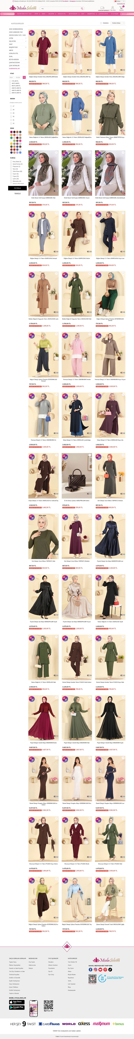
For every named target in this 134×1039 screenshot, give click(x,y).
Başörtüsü (71, 977)
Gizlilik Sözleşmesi (14, 990)
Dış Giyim (71, 968)
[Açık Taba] (17, 132)
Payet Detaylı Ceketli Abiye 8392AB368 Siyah (110, 743)
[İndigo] (17, 146)
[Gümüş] (20, 143)
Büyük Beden (72, 974)
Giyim (69, 965)
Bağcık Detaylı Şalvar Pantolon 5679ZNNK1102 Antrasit (43, 380)
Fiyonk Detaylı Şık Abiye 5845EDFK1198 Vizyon (77, 621)
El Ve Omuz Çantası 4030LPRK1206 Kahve (76, 500)
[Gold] (11, 143)
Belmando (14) (17, 181)
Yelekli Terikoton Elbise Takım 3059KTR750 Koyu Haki (110, 138)
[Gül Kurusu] (17, 143)
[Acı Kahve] (14, 132)
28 (13, 109)
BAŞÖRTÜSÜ (91, 14)
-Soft (57, 1036)
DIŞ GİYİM (51, 14)
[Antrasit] (20, 132)
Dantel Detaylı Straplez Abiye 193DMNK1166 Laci (110, 803)
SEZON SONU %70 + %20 (24, 14)
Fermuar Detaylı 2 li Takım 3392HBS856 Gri (43, 440)
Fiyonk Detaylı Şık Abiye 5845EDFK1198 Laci (110, 561)
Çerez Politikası (13, 987)
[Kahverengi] (20, 146)
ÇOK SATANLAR (14, 65)
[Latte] (14, 152)
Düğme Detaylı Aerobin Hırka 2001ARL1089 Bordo (43, 77)
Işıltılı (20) (16, 178)
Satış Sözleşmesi (14, 984)
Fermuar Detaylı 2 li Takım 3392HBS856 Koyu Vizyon (110, 379)
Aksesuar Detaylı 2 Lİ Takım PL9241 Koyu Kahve (43, 864)
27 (13, 106)
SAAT (82, 14)
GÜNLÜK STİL (62, 14)
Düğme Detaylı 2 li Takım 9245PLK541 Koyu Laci (110, 258)
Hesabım (50, 962)
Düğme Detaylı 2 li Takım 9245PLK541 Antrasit (43, 258)
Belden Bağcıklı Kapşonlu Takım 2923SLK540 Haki (76, 319)
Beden (12, 98)
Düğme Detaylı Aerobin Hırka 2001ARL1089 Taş (76, 77)
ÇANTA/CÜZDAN (103, 14)
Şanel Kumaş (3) (17, 164)
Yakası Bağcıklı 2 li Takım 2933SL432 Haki (43, 682)
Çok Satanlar (71, 984)
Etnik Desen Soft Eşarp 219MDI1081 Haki (43, 198)
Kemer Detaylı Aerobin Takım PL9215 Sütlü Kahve (76, 682)
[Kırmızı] (14, 149)
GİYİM (36, 14)
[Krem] (20, 149)
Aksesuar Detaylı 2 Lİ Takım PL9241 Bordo (76, 864)
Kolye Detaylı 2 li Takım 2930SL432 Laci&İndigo (77, 440)
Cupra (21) (16, 176)
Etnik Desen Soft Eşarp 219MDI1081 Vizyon (76, 198)
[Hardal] (14, 146)
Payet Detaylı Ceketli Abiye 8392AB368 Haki (77, 743)
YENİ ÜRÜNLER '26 (8, 14)
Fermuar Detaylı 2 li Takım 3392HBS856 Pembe (77, 379)
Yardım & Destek (14, 993)
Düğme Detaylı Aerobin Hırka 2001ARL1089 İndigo (110, 77)
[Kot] (17, 149)
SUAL (11, 56)
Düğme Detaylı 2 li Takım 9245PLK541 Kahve (77, 258)
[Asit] (11, 135)
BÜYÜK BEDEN (73, 14)
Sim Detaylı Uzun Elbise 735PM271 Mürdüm (77, 561)
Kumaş (12, 158)
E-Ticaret (61, 1036)
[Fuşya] (20, 141)
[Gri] (14, 143)
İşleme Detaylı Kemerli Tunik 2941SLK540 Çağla (110, 924)
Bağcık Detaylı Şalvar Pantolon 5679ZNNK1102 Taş (77, 924)
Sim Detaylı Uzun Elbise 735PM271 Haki (43, 561)
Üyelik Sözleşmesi (14, 981)
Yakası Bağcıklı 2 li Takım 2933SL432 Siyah (110, 621)
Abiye (69, 971)
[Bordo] (17, 138)
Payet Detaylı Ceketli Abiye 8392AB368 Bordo (43, 743)
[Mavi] (20, 152)
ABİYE (43, 14)
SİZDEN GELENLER (127, 14)
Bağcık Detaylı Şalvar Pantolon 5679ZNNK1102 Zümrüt (110, 319)
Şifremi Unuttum (53, 965)
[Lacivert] (11, 152)
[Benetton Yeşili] (11, 138)
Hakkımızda (32, 965)
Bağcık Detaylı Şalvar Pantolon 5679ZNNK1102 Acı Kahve (43, 925)
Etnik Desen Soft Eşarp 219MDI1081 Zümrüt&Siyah (110, 198)
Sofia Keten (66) (17, 171)
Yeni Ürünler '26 (72, 962)
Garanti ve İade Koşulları (16, 968)
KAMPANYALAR (14, 68)
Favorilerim (51, 968)
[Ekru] (11, 141)
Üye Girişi (51, 974)
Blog (69, 987)
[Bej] (20, 135)
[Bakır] (14, 135)
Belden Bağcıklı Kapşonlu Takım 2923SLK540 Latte (43, 319)
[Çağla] (20, 138)
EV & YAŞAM (114, 14)
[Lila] (17, 152)
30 (13, 116)
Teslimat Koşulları (14, 974)
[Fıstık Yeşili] (14, 141)
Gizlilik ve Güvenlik (14, 977)
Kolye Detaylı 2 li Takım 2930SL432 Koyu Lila (110, 440)
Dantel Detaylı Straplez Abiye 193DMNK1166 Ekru (77, 803)
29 (13, 113)
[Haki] (11, 146)
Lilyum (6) (15, 174)
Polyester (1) (16, 166)
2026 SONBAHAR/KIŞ (16, 29)
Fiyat (12, 73)
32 (13, 123)
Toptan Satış (12, 962)
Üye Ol (50, 971)
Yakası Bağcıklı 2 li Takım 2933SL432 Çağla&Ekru (43, 137)
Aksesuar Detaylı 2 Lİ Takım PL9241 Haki (110, 864)
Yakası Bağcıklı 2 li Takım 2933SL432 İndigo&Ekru (76, 137)
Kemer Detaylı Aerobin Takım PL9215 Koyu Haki (110, 682)
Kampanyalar (71, 990)
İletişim (31, 968)
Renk (12, 128)
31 (13, 120)
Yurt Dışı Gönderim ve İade (17, 971)
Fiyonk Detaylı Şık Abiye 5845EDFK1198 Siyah (43, 621)
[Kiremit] (11, 149)
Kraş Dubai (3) (17, 161)
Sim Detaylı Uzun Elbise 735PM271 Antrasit (110, 500)
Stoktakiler (106, 23)
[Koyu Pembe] (11, 132)
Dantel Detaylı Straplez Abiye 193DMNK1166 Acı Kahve (43, 804)
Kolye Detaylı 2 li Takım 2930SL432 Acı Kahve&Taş (43, 500)
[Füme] (17, 141)
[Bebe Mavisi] (17, 135)
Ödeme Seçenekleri (14, 965)
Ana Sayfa (32, 962)
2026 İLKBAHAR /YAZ (16, 32)
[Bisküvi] (14, 138)
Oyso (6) (15, 169)
